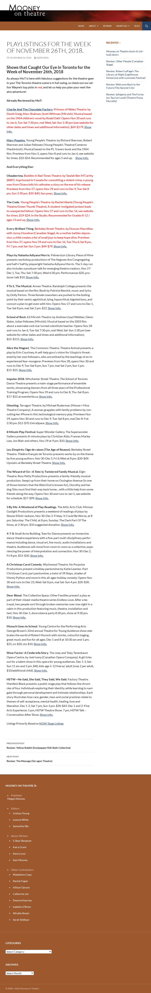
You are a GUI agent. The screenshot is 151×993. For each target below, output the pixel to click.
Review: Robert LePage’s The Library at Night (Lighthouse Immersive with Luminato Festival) (125, 74)
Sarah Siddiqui (21, 919)
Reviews (107, 26)
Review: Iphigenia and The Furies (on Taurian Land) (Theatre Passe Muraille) (125, 98)
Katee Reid (42, 57)
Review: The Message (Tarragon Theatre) (29, 759)
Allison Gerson (21, 887)
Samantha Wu (21, 826)
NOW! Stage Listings (51, 723)
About (92, 26)
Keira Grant (19, 847)
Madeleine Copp (22, 874)
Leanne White (21, 819)
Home (81, 26)
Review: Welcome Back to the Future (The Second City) (123, 86)
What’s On (121, 26)
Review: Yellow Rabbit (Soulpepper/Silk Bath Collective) (39, 745)
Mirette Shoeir (21, 913)
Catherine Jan (21, 893)
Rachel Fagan (20, 881)
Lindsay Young (21, 813)
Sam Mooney (20, 860)
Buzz (137, 26)
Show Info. (82, 158)
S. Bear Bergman (22, 840)
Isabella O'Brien (22, 906)
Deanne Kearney (22, 900)
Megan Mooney (16, 798)
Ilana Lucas (19, 853)
